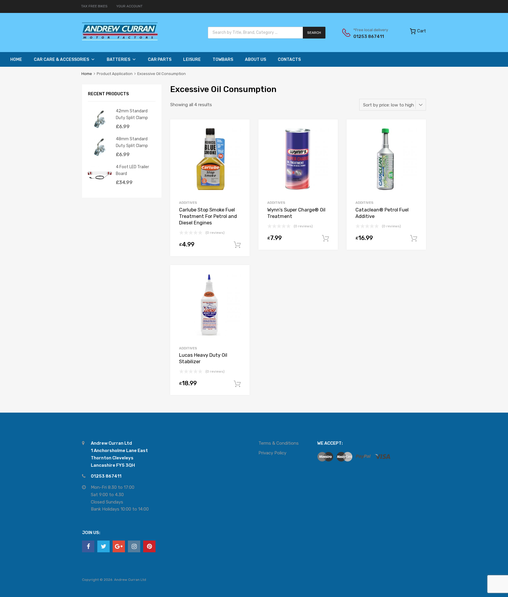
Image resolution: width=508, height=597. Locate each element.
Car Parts (159, 59)
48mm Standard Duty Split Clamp (132, 142)
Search (314, 33)
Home (16, 59)
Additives (188, 203)
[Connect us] (88, 546)
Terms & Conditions (278, 443)
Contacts (289, 59)
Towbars (223, 59)
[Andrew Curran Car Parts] (120, 38)
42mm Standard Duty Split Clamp (132, 114)
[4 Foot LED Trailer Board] (99, 185)
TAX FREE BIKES (94, 6)
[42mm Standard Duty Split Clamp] (99, 129)
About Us (255, 59)
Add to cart (237, 245)
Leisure (192, 59)
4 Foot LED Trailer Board (132, 170)
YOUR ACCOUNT (129, 6)
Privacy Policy (272, 453)
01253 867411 (367, 36)
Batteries (118, 59)
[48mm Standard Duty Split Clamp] (99, 157)
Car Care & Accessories (61, 59)
